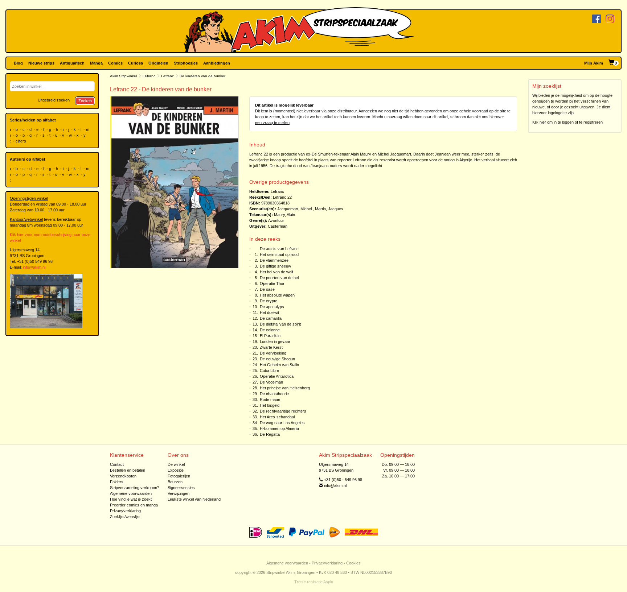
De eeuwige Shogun (277, 359)
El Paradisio (270, 336)
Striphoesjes (186, 63)
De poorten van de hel (279, 278)
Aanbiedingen (216, 63)
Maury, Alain (284, 214)
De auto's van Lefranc (279, 249)
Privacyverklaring (125, 511)
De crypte (268, 301)
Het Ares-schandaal (277, 417)
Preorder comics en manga (134, 505)
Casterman (277, 226)
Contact (117, 464)
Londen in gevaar (275, 341)
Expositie (176, 470)
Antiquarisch (72, 63)
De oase (267, 289)
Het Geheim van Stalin (279, 365)
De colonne (270, 330)
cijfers (21, 141)
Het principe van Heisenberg (285, 388)
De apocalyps (272, 307)
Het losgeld (269, 405)
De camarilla (271, 318)
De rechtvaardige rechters (283, 411)
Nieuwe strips (41, 63)
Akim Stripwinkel (123, 76)
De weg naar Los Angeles (282, 423)
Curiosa (135, 63)
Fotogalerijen (179, 476)
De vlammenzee (274, 260)
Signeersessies (181, 487)
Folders (116, 482)
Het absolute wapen (277, 295)
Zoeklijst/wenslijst (125, 516)
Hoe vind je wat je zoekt (131, 499)
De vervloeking (273, 353)
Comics (115, 63)
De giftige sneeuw (275, 266)
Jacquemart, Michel (294, 209)
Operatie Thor (272, 283)
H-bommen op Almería (279, 428)
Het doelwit (269, 312)
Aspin (328, 582)
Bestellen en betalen (127, 470)
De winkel (176, 464)
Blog (18, 63)
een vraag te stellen (272, 122)
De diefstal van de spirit (280, 324)
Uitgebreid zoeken (54, 100)
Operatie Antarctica (277, 376)
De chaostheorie (274, 394)
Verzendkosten (123, 476)
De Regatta (270, 434)
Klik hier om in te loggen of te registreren (567, 122)
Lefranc (149, 76)
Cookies (353, 563)
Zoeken (85, 101)
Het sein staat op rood (279, 254)
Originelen (158, 63)
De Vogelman (271, 382)
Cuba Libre (269, 370)
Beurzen (175, 482)
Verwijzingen (178, 493)
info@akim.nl (34, 267)
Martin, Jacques (329, 209)
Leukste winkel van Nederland (194, 499)
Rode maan (270, 399)
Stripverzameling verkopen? (134, 487)
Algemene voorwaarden (131, 493)
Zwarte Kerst (271, 347)
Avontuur (276, 220)
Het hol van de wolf (276, 272)
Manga (96, 63)
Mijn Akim (593, 63)
